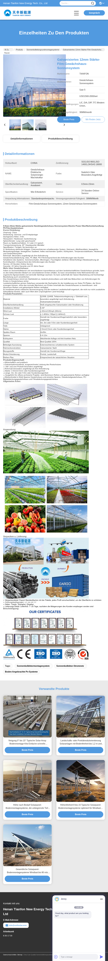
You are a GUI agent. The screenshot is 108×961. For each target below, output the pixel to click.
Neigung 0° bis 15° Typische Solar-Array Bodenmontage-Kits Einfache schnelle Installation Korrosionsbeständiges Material (27, 742)
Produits (19, 50)
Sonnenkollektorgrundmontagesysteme (43, 50)
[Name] (92, 3)
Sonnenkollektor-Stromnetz (70, 666)
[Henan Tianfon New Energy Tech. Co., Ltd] (17, 13)
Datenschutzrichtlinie (9, 954)
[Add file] (56, 957)
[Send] (101, 957)
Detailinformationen (22, 138)
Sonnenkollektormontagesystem (33, 666)
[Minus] (101, 899)
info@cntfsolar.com (18, 925)
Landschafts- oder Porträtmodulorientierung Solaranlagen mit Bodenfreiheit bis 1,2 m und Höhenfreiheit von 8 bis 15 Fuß (81, 742)
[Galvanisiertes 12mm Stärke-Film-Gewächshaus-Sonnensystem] (34, 85)
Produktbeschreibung (60, 138)
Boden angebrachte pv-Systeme (21, 672)
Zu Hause (7, 50)
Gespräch (94, 13)
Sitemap (19, 954)
